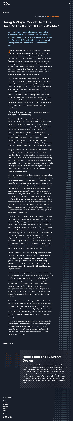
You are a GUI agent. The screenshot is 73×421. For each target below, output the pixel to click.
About (4, 401)
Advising (5, 404)
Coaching (5, 402)
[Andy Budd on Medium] (8, 417)
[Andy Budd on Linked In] (6, 417)
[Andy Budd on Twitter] (3, 417)
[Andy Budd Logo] (6, 3)
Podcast (5, 408)
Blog (4, 414)
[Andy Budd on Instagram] (11, 417)
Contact (5, 412)
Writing (6, 12)
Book (4, 410)
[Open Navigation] (69, 3)
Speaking (5, 406)
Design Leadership (53, 16)
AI (67, 353)
